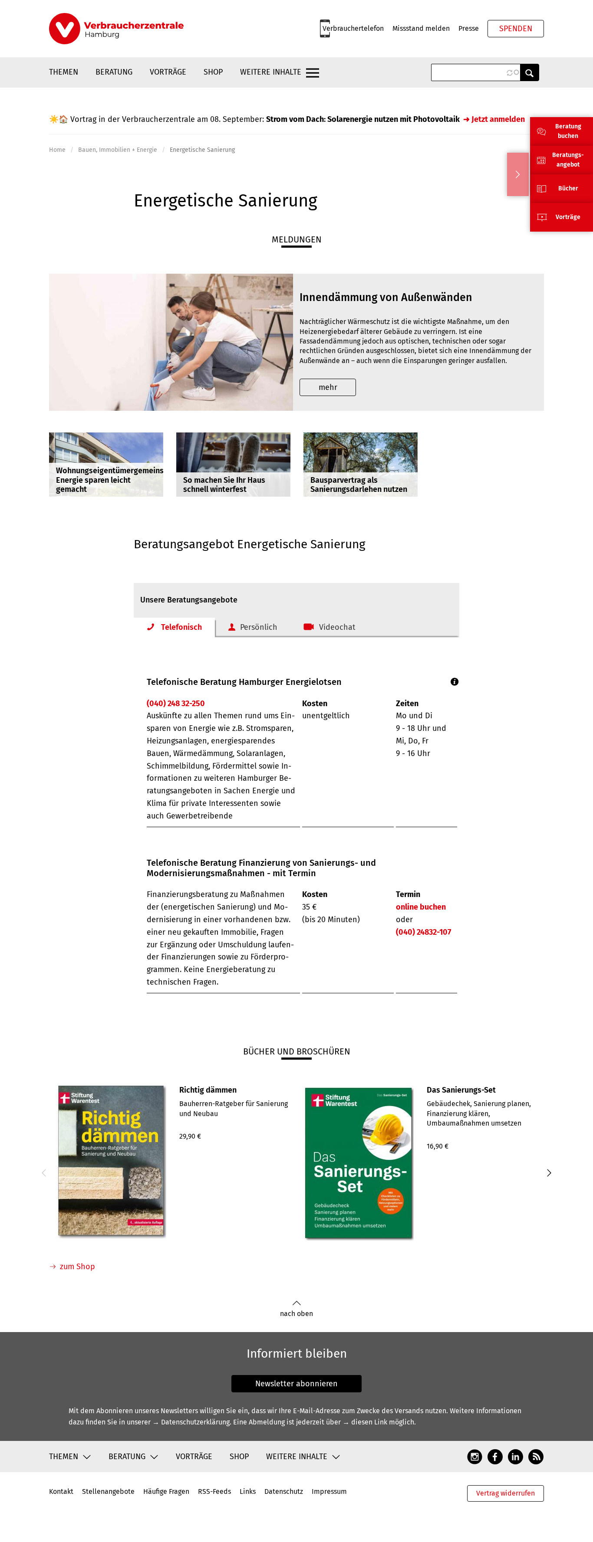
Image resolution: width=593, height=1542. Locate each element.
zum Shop (77, 1266)
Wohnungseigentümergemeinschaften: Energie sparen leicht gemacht (124, 480)
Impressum (329, 1491)
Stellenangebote (108, 1491)
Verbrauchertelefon (353, 28)
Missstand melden (421, 28)
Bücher (568, 188)
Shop (213, 72)
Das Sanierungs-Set (461, 1090)
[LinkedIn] (515, 1456)
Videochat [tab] (337, 627)
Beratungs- (568, 155)
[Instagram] (475, 1456)
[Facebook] (495, 1456)
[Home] (116, 28)
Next (547, 1172)
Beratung (114, 72)
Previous (45, 1172)
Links (248, 1491)
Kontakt (61, 1491)
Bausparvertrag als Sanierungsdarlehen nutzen (358, 484)
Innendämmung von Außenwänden (386, 297)
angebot (568, 164)
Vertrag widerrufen (505, 1493)
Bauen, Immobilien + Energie (117, 150)
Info (454, 681)
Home (57, 150)
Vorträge (168, 72)
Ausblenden (518, 174)
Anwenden (529, 72)
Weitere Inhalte (270, 72)
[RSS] (536, 1456)
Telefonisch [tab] (181, 627)
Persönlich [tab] (258, 627)
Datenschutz (283, 1491)
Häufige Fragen (166, 1491)
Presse (468, 28)
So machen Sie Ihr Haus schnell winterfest (224, 484)
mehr (328, 387)
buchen (568, 136)
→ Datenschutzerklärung (191, 1422)
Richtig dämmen (208, 1090)
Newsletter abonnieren (296, 1383)
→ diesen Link (365, 1422)
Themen (63, 72)
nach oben (296, 1314)
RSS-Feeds (214, 1491)
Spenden (515, 28)
